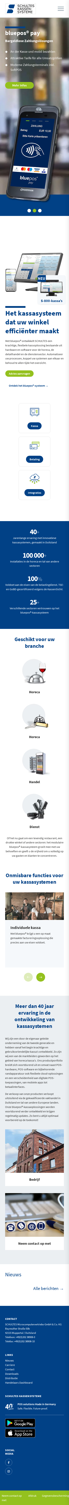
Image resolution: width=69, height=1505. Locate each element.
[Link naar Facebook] (8, 1462)
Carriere (10, 1365)
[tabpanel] (34, 117)
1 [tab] (29, 210)
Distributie (11, 1378)
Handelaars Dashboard (19, 1382)
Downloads (12, 1373)
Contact (9, 1369)
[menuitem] (60, 9)
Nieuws (9, 1360)
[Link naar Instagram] (8, 1471)
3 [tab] (40, 210)
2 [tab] (34, 210)
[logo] (20, 9)
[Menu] (61, 9)
